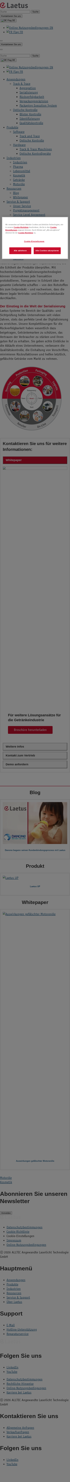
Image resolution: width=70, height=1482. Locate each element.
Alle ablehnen (20, 251)
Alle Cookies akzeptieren (47, 251)
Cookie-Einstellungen (34, 241)
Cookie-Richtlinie (21, 227)
